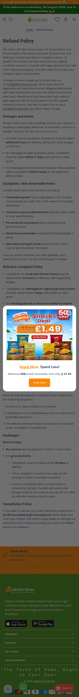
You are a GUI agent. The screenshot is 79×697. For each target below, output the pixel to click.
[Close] (69, 313)
